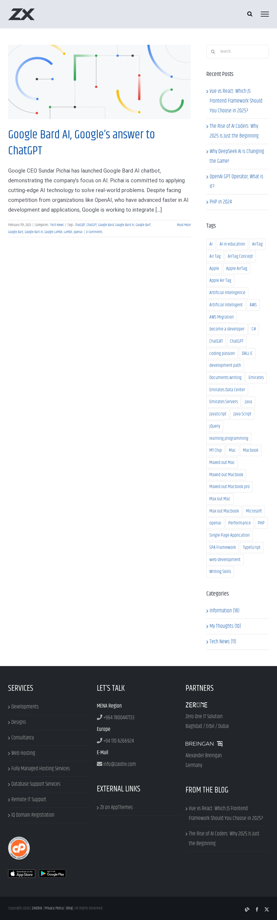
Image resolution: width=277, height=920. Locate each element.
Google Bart (15, 232)
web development (224, 560)
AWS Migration (221, 317)
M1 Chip (215, 450)
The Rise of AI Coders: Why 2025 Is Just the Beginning (224, 839)
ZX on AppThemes (116, 807)
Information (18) (224, 611)
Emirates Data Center (227, 390)
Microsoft (254, 511)
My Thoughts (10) (225, 626)
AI (211, 244)
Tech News (99, 85)
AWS (253, 305)
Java (248, 402)
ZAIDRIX (37, 908)
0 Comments (94, 232)
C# (254, 329)
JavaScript (217, 414)
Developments (25, 707)
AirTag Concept (240, 256)
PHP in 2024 (221, 202)
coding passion (222, 353)
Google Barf (143, 225)
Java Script (242, 414)
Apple (214, 268)
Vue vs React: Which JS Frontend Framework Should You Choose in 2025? (236, 101)
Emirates (256, 377)
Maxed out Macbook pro (229, 487)
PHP (261, 523)
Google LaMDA (53, 232)
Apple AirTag (236, 268)
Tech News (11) (223, 642)
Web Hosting (23, 753)
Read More (184, 225)
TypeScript (251, 547)
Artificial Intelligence (227, 293)
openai (78, 232)
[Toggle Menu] (264, 14)
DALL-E (247, 353)
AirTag (257, 244)
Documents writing (225, 377)
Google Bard (106, 225)
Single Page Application (229, 535)
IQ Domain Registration (32, 815)
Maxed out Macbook (226, 475)
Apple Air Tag (220, 280)
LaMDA (68, 232)
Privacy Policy (54, 908)
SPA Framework (222, 547)
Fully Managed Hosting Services (40, 769)
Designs (18, 722)
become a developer (227, 329)
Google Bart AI (34, 232)
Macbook (250, 450)
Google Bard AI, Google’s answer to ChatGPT (99, 78)
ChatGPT (92, 225)
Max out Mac (219, 499)
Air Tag (215, 256)
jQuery (214, 426)
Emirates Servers (223, 402)
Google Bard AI (124, 225)
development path (225, 365)
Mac (232, 450)
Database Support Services (35, 784)
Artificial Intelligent (226, 305)
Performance (239, 523)
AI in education (232, 244)
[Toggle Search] (249, 14)
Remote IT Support (28, 799)
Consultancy (22, 738)
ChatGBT (80, 225)
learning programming (228, 438)
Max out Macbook (224, 511)
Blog (69, 908)
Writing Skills (220, 571)
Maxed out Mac (222, 462)
